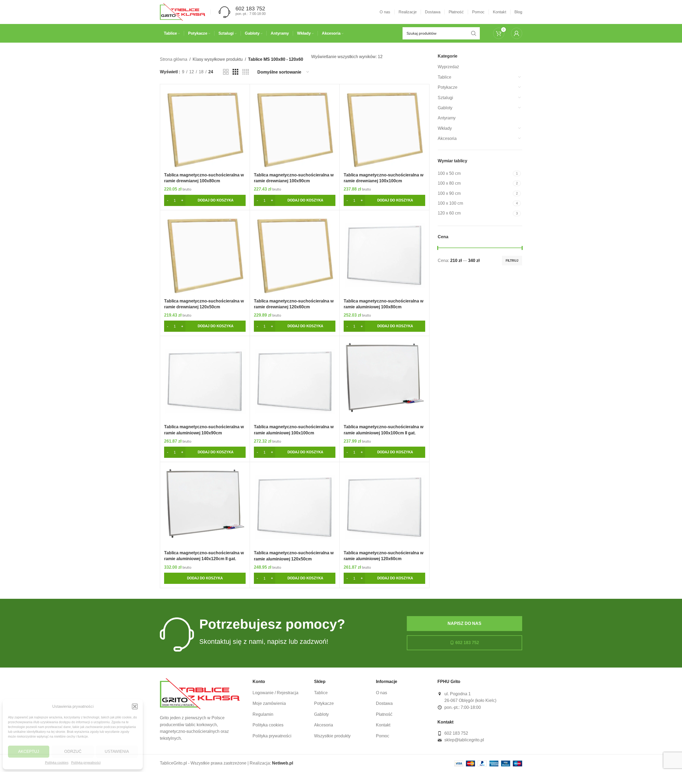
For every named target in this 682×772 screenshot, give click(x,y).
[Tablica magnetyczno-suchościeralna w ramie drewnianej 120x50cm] (205, 255)
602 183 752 (467, 642)
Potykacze (447, 87)
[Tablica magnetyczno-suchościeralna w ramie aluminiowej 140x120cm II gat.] (205, 507)
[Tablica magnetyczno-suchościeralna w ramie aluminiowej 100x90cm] (205, 381)
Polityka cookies (56, 763)
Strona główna (173, 59)
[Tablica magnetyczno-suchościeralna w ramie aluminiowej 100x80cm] (384, 255)
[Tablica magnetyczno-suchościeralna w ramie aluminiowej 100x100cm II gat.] (384, 381)
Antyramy (447, 118)
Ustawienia (117, 751)
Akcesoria (447, 138)
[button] (134, 706)
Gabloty (445, 108)
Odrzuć (73, 751)
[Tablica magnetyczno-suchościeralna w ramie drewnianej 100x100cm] (384, 129)
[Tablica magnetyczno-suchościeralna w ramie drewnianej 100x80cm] (205, 129)
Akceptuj (28, 751)
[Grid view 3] (235, 72)
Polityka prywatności (86, 763)
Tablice (444, 77)
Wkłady (445, 128)
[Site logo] (182, 11)
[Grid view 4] (245, 72)
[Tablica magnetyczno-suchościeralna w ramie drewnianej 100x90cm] (294, 129)
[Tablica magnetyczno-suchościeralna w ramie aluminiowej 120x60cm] (384, 507)
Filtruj (512, 260)
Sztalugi (445, 97)
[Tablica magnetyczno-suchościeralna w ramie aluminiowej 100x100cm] (294, 381)
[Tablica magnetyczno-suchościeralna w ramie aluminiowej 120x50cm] (294, 507)
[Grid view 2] (226, 72)
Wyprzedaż (448, 66)
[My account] (516, 33)
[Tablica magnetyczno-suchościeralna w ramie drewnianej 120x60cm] (294, 255)
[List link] (279, 692)
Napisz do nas (464, 623)
